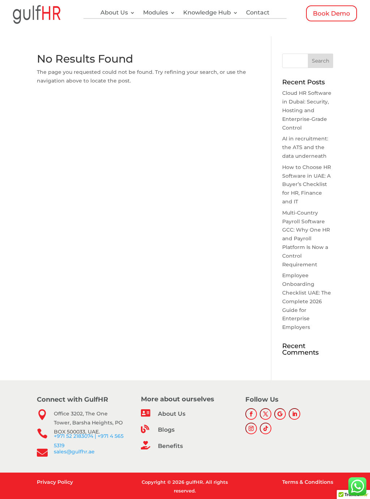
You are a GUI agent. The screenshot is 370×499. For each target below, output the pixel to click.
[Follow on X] (265, 414)
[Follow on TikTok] (265, 428)
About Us (114, 13)
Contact (258, 13)
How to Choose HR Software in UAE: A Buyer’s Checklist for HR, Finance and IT (306, 184)
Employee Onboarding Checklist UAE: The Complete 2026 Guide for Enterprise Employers (306, 301)
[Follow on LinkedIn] (294, 414)
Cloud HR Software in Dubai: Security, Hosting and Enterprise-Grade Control (306, 110)
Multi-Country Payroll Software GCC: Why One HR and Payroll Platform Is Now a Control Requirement (306, 239)
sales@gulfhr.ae (74, 451)
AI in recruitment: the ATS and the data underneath (305, 147)
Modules (155, 13)
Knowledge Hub (207, 13)
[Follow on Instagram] (251, 428)
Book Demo (331, 13)
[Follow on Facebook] (251, 414)
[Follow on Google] (280, 414)
